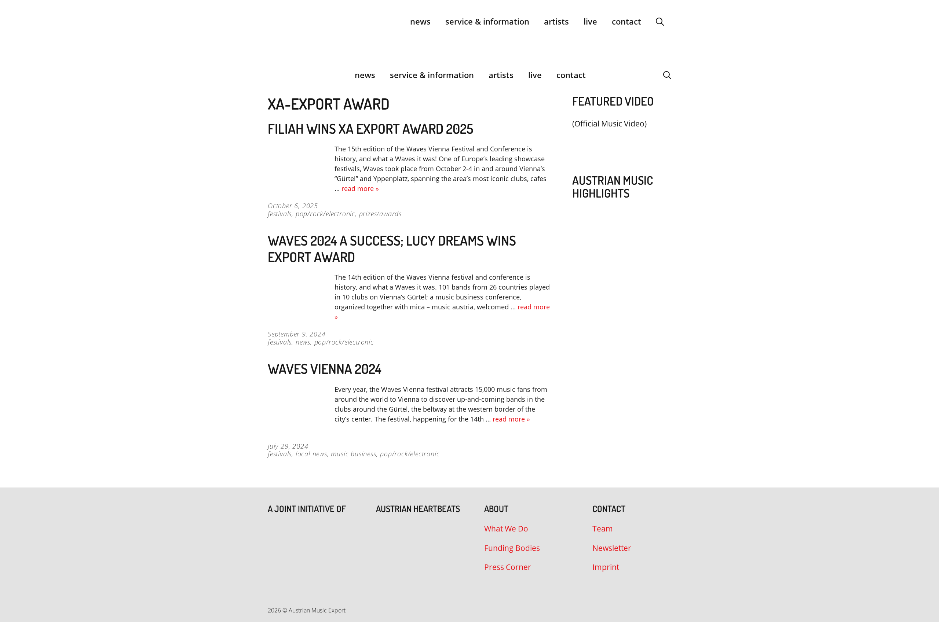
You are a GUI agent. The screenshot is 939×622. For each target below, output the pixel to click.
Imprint (605, 567)
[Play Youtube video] (618, 141)
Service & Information (487, 21)
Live (590, 21)
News (420, 21)
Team (602, 528)
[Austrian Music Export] (272, 74)
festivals (280, 213)
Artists (556, 21)
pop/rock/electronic (325, 213)
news (303, 342)
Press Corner (507, 567)
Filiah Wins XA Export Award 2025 (370, 128)
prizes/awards (380, 213)
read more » (360, 188)
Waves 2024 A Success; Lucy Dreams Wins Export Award (392, 248)
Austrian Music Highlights (612, 186)
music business (353, 453)
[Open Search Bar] (659, 21)
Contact (626, 21)
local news (311, 453)
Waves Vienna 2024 (324, 368)
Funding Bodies (512, 548)
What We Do (506, 528)
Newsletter (611, 548)
